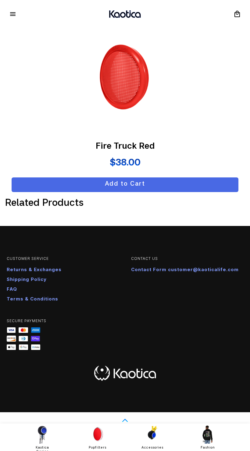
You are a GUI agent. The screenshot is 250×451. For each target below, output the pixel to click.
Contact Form (149, 269)
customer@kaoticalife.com (203, 269)
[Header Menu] (13, 14)
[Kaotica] (125, 14)
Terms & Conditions (32, 299)
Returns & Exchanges (34, 269)
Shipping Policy (27, 279)
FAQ (12, 289)
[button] (237, 14)
